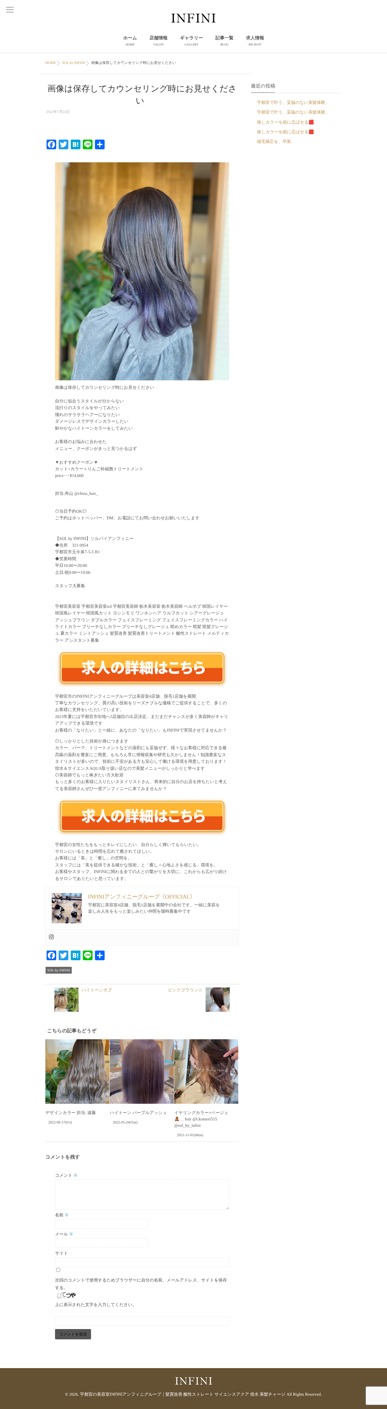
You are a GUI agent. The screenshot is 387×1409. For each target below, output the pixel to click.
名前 (62, 1215)
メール (64, 1234)
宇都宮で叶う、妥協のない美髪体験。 (293, 103)
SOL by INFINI (58, 970)
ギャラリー (191, 41)
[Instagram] (51, 937)
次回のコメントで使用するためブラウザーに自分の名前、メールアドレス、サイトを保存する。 (141, 1284)
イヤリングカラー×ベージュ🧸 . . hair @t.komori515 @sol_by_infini (201, 1119)
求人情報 (255, 41)
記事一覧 (225, 41)
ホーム (130, 41)
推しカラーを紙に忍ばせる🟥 (285, 122)
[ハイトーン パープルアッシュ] (142, 1071)
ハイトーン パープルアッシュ (138, 1113)
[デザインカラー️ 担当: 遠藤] (77, 1071)
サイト (61, 1253)
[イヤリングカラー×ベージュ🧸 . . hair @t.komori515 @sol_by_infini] (206, 1071)
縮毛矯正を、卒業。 (276, 142)
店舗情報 (158, 41)
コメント (66, 1175)
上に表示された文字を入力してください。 (96, 1305)
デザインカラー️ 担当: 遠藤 (70, 1113)
